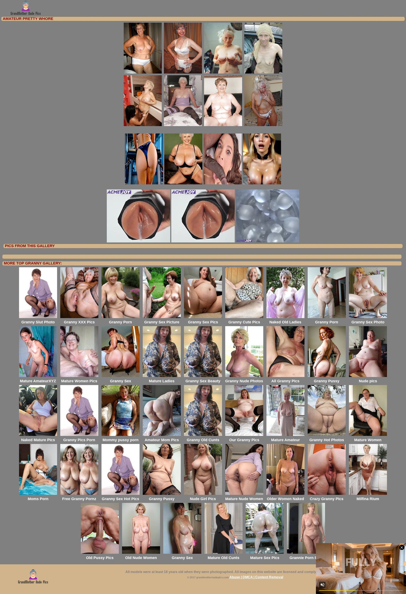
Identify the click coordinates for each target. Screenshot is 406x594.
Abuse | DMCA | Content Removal (256, 577)
